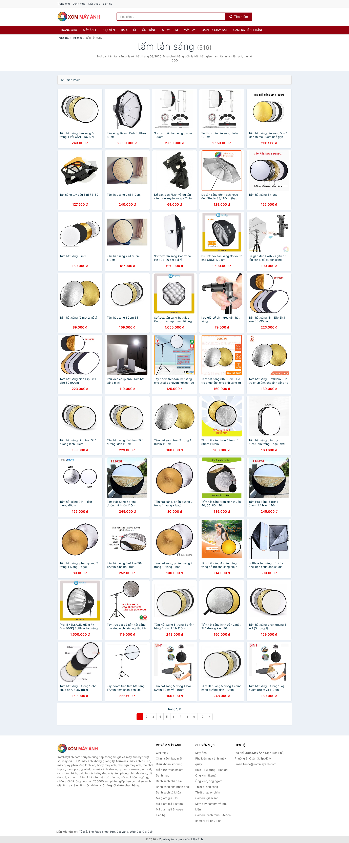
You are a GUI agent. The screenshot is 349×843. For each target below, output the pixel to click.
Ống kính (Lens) (205, 775)
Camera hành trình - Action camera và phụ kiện (213, 817)
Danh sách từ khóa (168, 792)
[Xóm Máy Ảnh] (77, 748)
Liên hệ (107, 3)
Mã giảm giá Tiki (167, 798)
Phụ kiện (108, 30)
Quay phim (170, 30)
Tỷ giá (83, 831)
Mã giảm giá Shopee (169, 809)
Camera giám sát (214, 30)
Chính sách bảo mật (169, 758)
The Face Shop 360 (102, 831)
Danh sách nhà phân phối (172, 786)
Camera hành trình (248, 30)
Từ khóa (77, 37)
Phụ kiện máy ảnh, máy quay (210, 761)
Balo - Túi (128, 30)
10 (201, 716)
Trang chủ (63, 3)
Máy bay (190, 30)
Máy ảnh (89, 30)
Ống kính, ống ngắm (208, 781)
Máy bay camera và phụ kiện (211, 806)
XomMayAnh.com (170, 839)
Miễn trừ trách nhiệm (169, 769)
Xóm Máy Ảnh (194, 839)
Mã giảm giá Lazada (169, 803)
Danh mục (79, 3)
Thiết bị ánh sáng (206, 786)
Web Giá (135, 831)
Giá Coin (147, 831)
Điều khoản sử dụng (169, 764)
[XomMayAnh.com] (78, 17)
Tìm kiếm (240, 17)
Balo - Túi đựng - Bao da (211, 769)
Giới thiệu (94, 3)
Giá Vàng (122, 831)
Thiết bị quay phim (207, 792)
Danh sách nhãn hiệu (169, 781)
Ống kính (149, 30)
